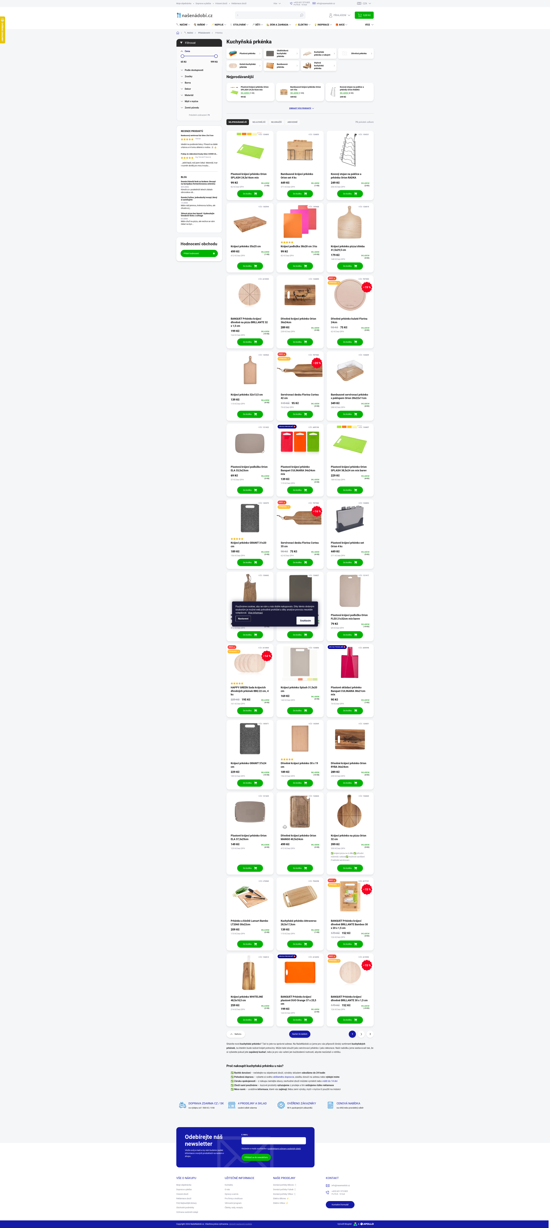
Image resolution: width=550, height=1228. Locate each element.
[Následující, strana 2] (361, 1034)
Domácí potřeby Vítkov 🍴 (284, 1194)
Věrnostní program (233, 1203)
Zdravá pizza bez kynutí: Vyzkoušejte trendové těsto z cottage (197, 214)
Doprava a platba (203, 3)
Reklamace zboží (238, 3)
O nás (227, 1189)
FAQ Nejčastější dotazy (186, 1203)
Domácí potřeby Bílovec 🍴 (285, 1185)
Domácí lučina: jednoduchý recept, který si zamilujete (199, 198)
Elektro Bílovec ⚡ (281, 1198)
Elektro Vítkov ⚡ (280, 1203)
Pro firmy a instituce (233, 1198)
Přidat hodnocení (191, 253)
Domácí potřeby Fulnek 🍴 (284, 1189)
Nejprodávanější (238, 122)
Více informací (255, 612)
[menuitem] (183, 24)
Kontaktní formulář (340, 1205)
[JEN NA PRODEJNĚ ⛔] (300, 444)
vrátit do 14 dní (329, 1081)
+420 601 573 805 (340, 1192)
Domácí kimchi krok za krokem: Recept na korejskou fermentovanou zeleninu (198, 182)
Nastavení (243, 618)
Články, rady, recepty (234, 1207)
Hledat (302, 15)
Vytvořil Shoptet (344, 1224)
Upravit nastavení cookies (240, 1224)
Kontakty (229, 1185)
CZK (365, 3)
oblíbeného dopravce (283, 1077)
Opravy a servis (231, 1194)
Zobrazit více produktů (300, 108)
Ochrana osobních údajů (187, 1212)
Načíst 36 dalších (299, 1034)
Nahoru (238, 1034)
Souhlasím (305, 620)
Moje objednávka (183, 3)
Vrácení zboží (221, 3)
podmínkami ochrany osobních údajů (284, 1148)
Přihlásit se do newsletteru (256, 1157)
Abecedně (292, 122)
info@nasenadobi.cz (341, 1185)
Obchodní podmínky (185, 1207)
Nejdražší (276, 122)
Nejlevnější (259, 122)
